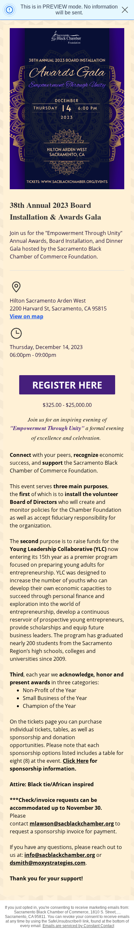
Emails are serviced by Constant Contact (78, 926)
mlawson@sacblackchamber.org (72, 823)
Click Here (75, 760)
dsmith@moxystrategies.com (48, 862)
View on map (26, 316)
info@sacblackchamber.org (59, 854)
